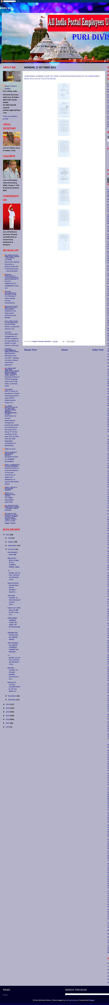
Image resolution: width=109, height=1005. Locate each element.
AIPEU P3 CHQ (10, 449)
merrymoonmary (71, 1000)
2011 (8, 535)
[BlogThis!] (69, 341)
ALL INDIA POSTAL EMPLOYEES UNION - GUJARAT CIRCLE (12, 507)
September (12, 545)
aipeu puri (6, 8)
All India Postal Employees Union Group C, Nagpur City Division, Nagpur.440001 (11, 516)
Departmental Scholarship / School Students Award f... (13, 587)
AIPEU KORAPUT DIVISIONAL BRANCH (11, 454)
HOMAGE (8, 510)
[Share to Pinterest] (74, 341)
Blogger (92, 1000)
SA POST (8, 332)
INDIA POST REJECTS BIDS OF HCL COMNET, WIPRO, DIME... (14, 562)
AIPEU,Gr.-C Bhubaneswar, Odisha (10, 494)
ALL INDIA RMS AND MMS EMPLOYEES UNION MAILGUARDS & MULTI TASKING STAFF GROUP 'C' (12, 371)
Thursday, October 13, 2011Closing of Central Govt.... (14, 600)
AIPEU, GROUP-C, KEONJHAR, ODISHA (11, 489)
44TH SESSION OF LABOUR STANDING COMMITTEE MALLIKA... (13, 647)
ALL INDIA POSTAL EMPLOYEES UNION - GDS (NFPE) (12, 256)
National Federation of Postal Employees (11, 276)
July (9, 538)
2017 (8, 723)
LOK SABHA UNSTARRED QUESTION (9, 500)
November (12, 696)
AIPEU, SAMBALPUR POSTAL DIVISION (12, 465)
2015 (8, 716)
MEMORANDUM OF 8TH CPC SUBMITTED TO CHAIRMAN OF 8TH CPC (12, 283)
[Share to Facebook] (72, 341)
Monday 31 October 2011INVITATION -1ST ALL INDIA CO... (14, 687)
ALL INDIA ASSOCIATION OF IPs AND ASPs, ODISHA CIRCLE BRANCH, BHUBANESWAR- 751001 (11, 410)
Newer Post (30, 350)
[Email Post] (63, 341)
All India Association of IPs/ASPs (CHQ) (10, 293)
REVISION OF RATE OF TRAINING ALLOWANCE (11, 459)
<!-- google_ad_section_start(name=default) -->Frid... (14, 575)
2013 (8, 708)
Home (64, 350)
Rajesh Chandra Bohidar (11, 87)
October (11, 549)
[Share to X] (70, 341)
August (11, 542)
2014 (8, 712)
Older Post (97, 350)
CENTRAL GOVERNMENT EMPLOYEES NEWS (12, 350)
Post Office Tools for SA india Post (11, 321)
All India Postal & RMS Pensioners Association (11, 308)
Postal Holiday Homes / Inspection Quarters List (12, 327)
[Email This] (67, 341)
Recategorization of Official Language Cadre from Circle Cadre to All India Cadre (12, 381)
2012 (8, 704)
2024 (8, 727)
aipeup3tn (9, 389)
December (12, 700)
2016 (8, 719)
